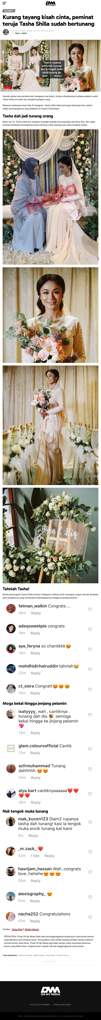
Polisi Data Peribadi (40, 1004)
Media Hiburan (32, 929)
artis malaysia (26, 955)
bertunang (40, 955)
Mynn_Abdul (21, 33)
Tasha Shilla (63, 955)
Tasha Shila (17, 929)
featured (51, 955)
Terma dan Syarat (62, 1004)
